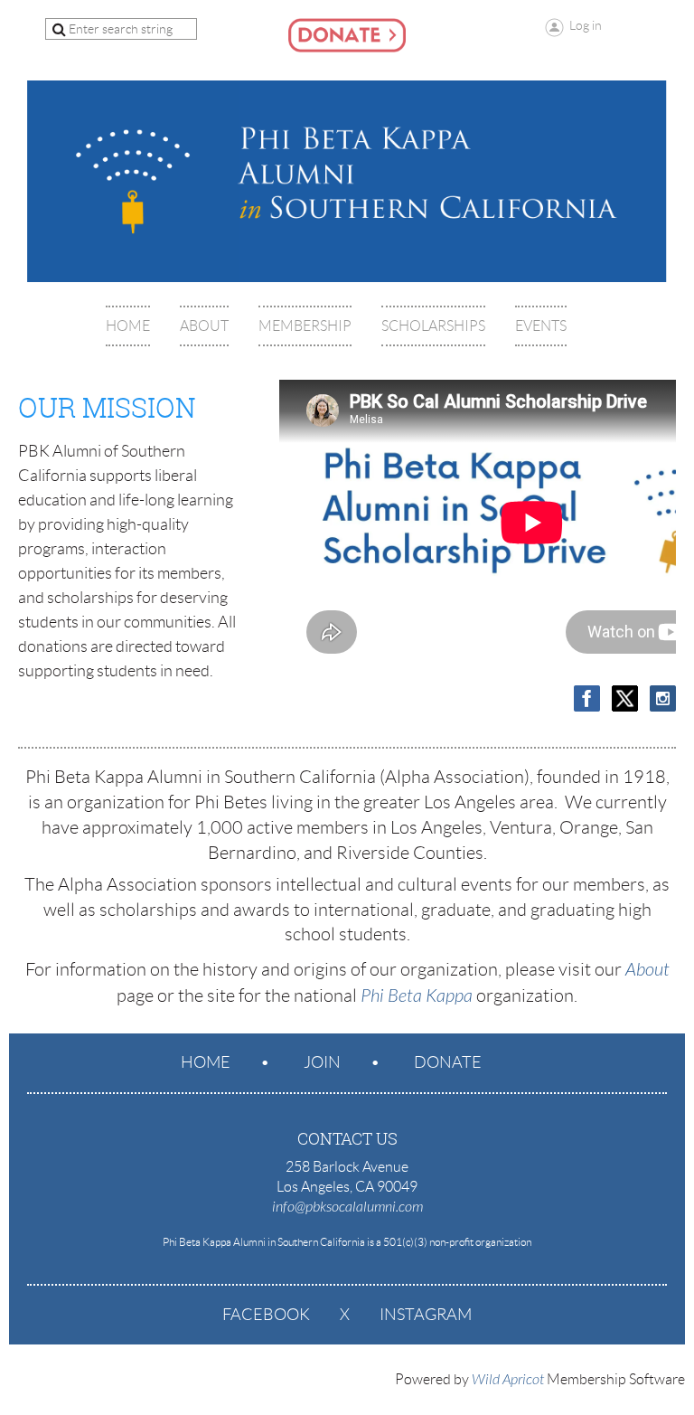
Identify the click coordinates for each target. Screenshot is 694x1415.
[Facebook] (587, 698)
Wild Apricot (508, 1380)
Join (322, 1062)
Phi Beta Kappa (417, 996)
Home (205, 1062)
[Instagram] (663, 698)
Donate (448, 1062)
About (647, 969)
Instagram (426, 1315)
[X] (625, 698)
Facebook (266, 1315)
